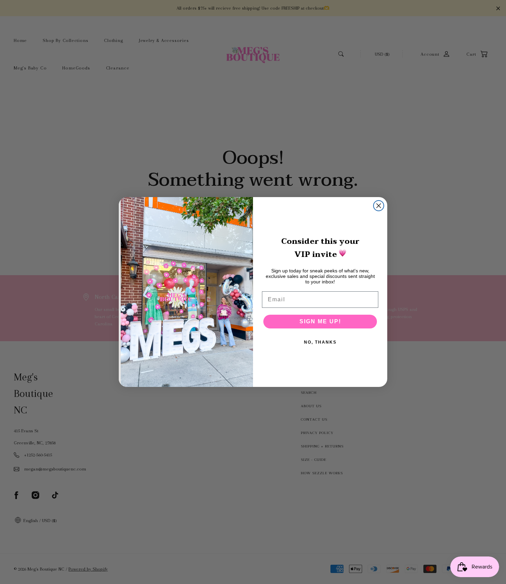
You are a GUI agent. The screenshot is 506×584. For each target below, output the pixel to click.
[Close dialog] (378, 206)
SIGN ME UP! (320, 321)
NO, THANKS (320, 342)
